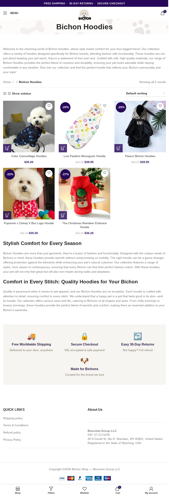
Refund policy (12, 432)
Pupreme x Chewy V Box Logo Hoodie (29, 223)
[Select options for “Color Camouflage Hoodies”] (7, 148)
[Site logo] (84, 15)
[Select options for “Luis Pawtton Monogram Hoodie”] (63, 148)
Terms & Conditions (15, 425)
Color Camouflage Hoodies (29, 156)
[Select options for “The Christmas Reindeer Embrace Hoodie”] (63, 215)
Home (7, 82)
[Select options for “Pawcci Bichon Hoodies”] (118, 148)
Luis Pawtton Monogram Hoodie (85, 156)
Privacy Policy (12, 439)
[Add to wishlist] (49, 106)
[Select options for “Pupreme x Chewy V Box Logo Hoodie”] (7, 215)
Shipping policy (13, 418)
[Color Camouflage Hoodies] (29, 126)
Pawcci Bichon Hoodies (140, 156)
